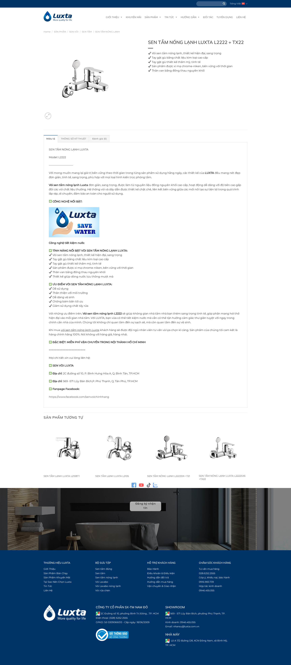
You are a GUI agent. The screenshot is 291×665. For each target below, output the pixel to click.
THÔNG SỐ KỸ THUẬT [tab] (73, 138)
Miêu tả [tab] (50, 138)
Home (47, 31)
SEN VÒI (73, 31)
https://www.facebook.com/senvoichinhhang (79, 396)
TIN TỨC (169, 17)
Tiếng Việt (235, 3)
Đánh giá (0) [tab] (99, 138)
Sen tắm (100, 573)
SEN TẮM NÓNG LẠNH (107, 31)
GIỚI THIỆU (112, 17)
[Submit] (224, 3)
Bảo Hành (153, 569)
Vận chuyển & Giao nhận (161, 586)
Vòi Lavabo (101, 582)
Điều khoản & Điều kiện (161, 573)
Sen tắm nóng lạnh (106, 577)
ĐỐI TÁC (208, 17)
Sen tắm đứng (103, 569)
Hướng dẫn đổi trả (158, 577)
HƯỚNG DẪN (188, 17)
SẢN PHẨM (151, 17)
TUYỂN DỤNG (225, 17)
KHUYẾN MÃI (133, 17)
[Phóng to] (48, 116)
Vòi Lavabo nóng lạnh (108, 586)
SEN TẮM (87, 31)
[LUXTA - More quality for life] (58, 16)
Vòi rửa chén (102, 590)
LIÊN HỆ (241, 17)
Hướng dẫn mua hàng (160, 582)
